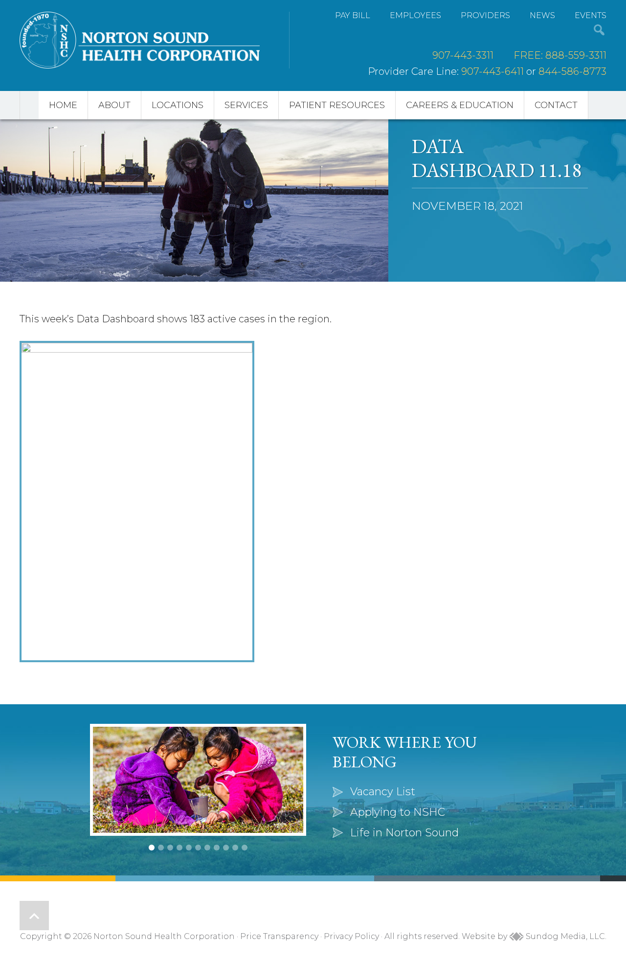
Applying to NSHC (397, 812)
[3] (170, 847)
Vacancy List (382, 791)
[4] (179, 847)
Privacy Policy (351, 936)
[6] (198, 847)
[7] (207, 847)
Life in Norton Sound (404, 832)
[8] (217, 847)
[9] (226, 847)
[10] (235, 847)
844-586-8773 (572, 71)
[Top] (34, 915)
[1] (152, 847)
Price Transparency (279, 936)
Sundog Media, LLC (564, 936)
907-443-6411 (492, 71)
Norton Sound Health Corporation (140, 40)
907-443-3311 (462, 55)
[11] (244, 847)
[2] (161, 847)
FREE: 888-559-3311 (560, 55)
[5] (189, 847)
